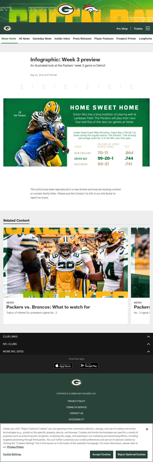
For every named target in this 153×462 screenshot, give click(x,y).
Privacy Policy (76, 401)
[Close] (147, 429)
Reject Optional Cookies (132, 454)
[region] (76, 442)
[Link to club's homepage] (7, 27)
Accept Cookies (102, 454)
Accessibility (76, 419)
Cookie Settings (12, 454)
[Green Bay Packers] (76, 382)
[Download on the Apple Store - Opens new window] (63, 366)
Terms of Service (76, 407)
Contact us (76, 413)
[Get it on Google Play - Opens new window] (88, 367)
